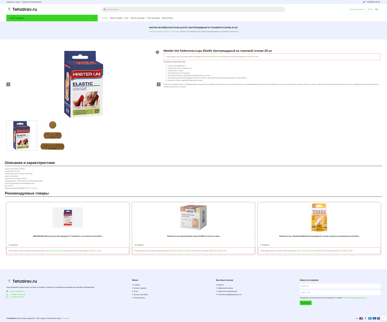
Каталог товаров (116, 18)
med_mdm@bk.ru (17, 291)
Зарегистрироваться (357, 9)
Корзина (221, 285)
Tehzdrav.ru (13, 318)
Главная (105, 18)
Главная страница (155, 31)
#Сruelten (65, 318)
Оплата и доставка (138, 18)
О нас (126, 18)
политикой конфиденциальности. (354, 298)
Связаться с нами (13, 2)
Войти (370, 9)
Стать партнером (153, 18)
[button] (159, 84)
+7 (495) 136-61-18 (17, 297)
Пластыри (175, 31)
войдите (251, 56)
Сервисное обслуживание (31, 2)
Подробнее (14, 245)
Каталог (167, 31)
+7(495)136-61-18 (373, 2)
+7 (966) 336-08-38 (17, 294)
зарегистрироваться (210, 56)
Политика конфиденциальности (229, 294)
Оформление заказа (225, 288)
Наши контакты (167, 18)
